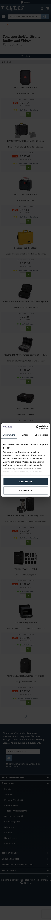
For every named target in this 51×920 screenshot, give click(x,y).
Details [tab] (25, 435)
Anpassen (24, 490)
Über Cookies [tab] (41, 435)
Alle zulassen (25, 481)
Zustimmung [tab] (9, 435)
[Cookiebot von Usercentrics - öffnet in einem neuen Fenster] (36, 427)
